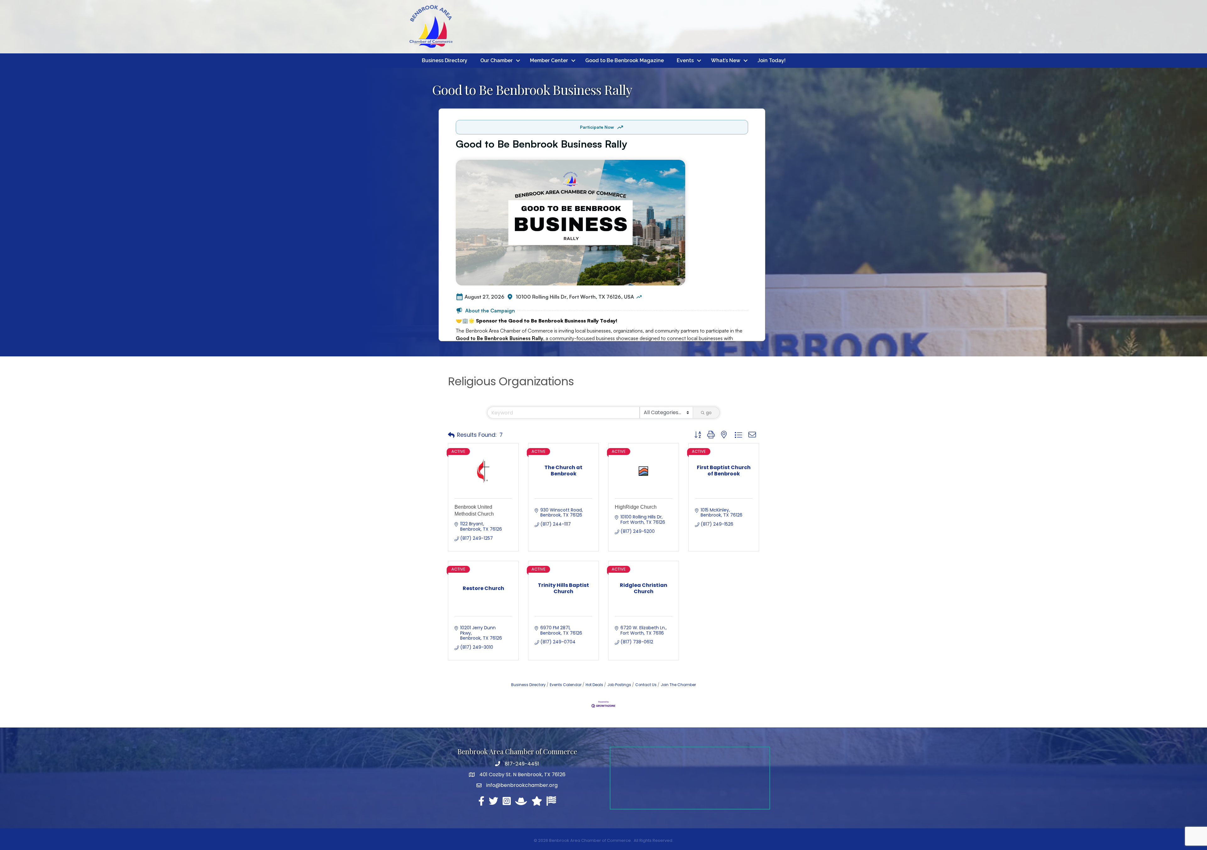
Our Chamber (496, 60)
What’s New (725, 60)
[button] (451, 435)
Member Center (549, 60)
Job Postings (619, 684)
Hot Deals (594, 684)
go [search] (709, 412)
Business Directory (444, 60)
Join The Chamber (678, 684)
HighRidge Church (636, 507)
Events (685, 60)
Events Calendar (565, 684)
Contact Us (646, 684)
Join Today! (771, 60)
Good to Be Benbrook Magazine (624, 60)
